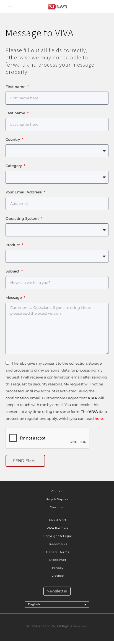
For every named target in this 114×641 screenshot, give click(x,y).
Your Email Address (24, 192)
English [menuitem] (34, 604)
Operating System (23, 218)
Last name (16, 113)
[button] (10, 6)
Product (13, 245)
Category (14, 165)
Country (13, 139)
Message (14, 297)
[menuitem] (57, 604)
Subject (13, 271)
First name (16, 86)
